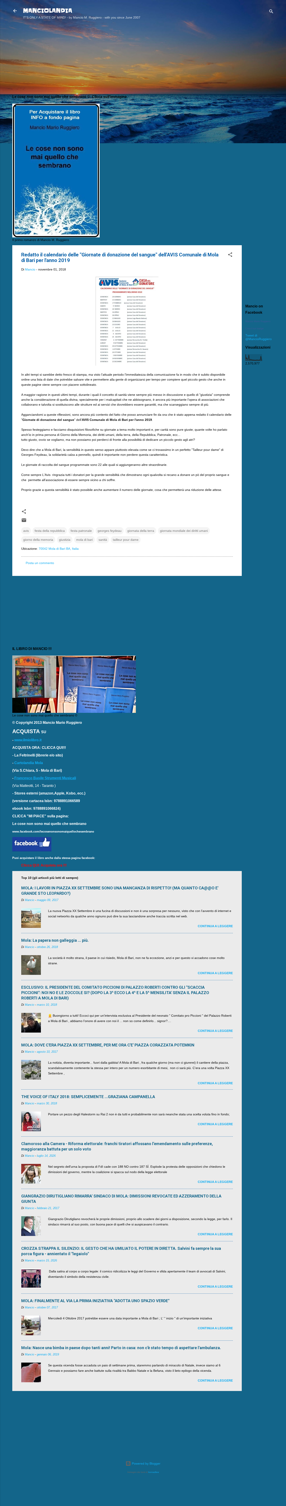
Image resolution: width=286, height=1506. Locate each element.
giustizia (64, 539)
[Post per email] (24, 522)
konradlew (153, 1472)
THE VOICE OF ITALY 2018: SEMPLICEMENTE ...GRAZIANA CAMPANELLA (88, 1096)
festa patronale (81, 531)
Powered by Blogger (145, 1463)
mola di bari (84, 539)
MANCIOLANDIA (47, 10)
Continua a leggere (215, 926)
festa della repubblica (50, 531)
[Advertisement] (259, 95)
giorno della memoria (38, 539)
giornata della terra (140, 531)
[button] (230, 255)
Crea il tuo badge (254, 328)
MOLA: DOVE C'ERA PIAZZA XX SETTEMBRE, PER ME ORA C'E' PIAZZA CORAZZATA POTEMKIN (107, 1045)
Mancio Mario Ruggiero (257, 321)
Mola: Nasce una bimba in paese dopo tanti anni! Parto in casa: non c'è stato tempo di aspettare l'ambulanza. (121, 1347)
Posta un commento (40, 563)
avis (26, 531)
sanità (103, 539)
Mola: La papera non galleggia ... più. (55, 940)
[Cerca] (271, 12)
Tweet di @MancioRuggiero (258, 337)
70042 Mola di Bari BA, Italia (59, 548)
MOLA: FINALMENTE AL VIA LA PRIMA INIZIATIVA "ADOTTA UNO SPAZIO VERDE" (95, 1300)
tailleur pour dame (126, 539)
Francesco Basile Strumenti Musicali (45, 778)
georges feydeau (110, 531)
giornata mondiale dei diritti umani (184, 531)
